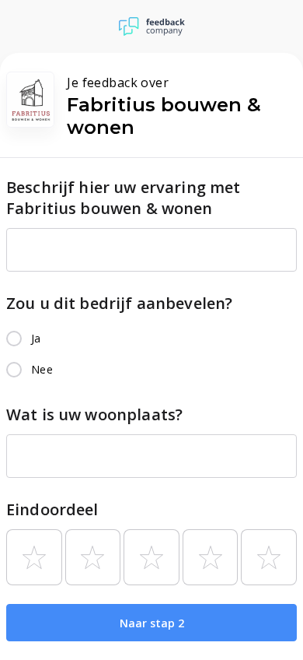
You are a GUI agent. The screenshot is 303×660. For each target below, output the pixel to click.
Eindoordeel (52, 509)
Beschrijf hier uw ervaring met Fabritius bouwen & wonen (123, 198)
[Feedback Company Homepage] (152, 26)
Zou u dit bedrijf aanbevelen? (119, 303)
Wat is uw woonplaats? (94, 414)
